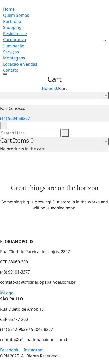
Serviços (11, 52)
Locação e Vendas (20, 64)
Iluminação (13, 46)
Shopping (12, 27)
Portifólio (12, 21)
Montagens (14, 58)
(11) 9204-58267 (15, 118)
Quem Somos (16, 15)
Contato (11, 70)
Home (9, 9)
